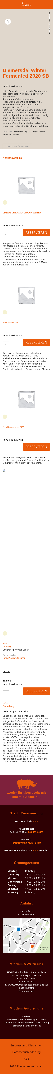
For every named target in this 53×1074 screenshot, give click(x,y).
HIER (35, 821)
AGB (26, 1058)
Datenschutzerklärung (26, 1052)
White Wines (14, 134)
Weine (5, 134)
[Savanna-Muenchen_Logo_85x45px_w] (26, 5)
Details (6, 671)
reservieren (36, 232)
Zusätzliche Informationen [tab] (17, 146)
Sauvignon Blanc (38, 131)
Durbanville (18, 131)
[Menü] (46, 6)
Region (27, 131)
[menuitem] (46, 6)
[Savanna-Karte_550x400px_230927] (26, 935)
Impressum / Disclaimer (26, 1045)
